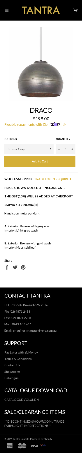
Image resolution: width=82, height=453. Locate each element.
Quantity (63, 139)
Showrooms (12, 371)
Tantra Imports (21, 438)
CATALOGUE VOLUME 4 (21, 399)
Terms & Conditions (18, 359)
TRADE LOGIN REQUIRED (52, 179)
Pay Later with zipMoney (21, 352)
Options (10, 139)
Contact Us (12, 365)
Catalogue (11, 378)
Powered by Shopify (41, 438)
